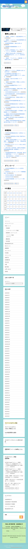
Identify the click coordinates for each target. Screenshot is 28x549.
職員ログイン (22, 540)
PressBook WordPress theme (16, 547)
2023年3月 (7, 388)
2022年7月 (7, 406)
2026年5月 (7, 300)
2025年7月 (7, 323)
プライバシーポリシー (14, 534)
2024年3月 (7, 360)
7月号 (17, 193)
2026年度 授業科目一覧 (10, 175)
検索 (6, 514)
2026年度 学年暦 (9, 176)
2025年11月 (7, 313)
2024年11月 (7, 341)
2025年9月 (7, 318)
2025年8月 (7, 320)
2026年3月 (7, 304)
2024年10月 (7, 344)
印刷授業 (8, 228)
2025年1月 (7, 337)
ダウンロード (8, 250)
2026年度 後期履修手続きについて (13, 85)
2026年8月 (7, 293)
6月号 (14, 193)
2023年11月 (7, 369)
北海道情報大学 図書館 (10, 504)
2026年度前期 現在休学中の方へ (12, 92)
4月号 (8, 193)
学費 (6, 264)
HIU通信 (7, 252)
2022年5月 (7, 411)
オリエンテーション (9, 223)
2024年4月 (7, 358)
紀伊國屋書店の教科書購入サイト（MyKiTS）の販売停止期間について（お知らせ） (14, 75)
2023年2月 (7, 390)
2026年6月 (7, 297)
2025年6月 (7, 325)
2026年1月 (7, 309)
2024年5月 (7, 355)
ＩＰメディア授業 (10, 235)
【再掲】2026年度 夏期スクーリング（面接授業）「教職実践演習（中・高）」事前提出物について (15, 141)
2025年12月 (7, 311)
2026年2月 (7, 307)
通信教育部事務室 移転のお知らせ (13, 43)
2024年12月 (7, 339)
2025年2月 (7, 334)
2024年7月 (7, 351)
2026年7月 (7, 295)
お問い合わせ (8, 269)
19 (15, 160)
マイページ (7, 221)
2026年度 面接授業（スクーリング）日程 (15, 178)
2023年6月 (7, 381)
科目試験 (8, 241)
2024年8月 (7, 348)
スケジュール (8, 255)
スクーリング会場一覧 (10, 506)
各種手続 (7, 257)
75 (15, 125)
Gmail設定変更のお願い (11, 432)
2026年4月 (7, 302)
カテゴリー (7, 281)
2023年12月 (7, 367)
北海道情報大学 (8, 499)
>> (9, 62)
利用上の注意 (5, 533)
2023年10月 (7, 372)
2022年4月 (7, 413)
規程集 (6, 271)
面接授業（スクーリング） (12, 232)
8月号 (20, 193)
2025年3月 (7, 332)
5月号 (11, 193)
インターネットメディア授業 (12, 230)
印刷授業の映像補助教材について (13, 46)
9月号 (24, 196)
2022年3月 (7, 416)
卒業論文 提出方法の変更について (13, 78)
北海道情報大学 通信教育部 (11, 501)
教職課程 (7, 248)
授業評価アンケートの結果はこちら (14, 449)
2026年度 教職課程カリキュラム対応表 (14, 168)
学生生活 (7, 262)
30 (15, 183)
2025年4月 (7, 330)
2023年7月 (7, 379)
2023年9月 (7, 374)
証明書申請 (7, 259)
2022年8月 (7, 404)
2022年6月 (7, 409)
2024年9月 (7, 346)
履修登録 (8, 239)
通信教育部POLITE (9, 243)
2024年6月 (7, 353)
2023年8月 (7, 376)
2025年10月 (7, 316)
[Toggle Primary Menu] (26, 2)
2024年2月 (7, 362)
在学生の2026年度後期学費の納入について (15, 100)
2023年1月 (7, 392)
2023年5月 (7, 383)
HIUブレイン (7, 245)
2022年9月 (7, 402)
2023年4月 (7, 386)
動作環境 (7, 266)
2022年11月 (7, 397)
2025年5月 (7, 327)
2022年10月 (7, 399)
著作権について (22, 534)
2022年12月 (7, 395)
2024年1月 (7, 365)
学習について (8, 225)
